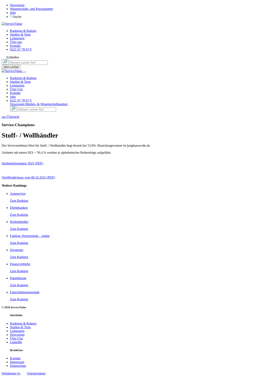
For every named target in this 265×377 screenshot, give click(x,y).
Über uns (16, 42)
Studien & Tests (20, 34)
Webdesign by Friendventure (24, 373)
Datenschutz (18, 365)
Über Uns (16, 89)
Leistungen (17, 38)
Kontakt (15, 45)
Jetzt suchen (11, 67)
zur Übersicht (10, 116)
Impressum (17, 362)
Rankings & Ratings (23, 31)
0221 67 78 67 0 (20, 49)
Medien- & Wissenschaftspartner (46, 104)
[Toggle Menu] (24, 72)
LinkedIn (16, 342)
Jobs (13, 12)
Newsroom (17, 5)
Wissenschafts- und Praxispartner (31, 9)
